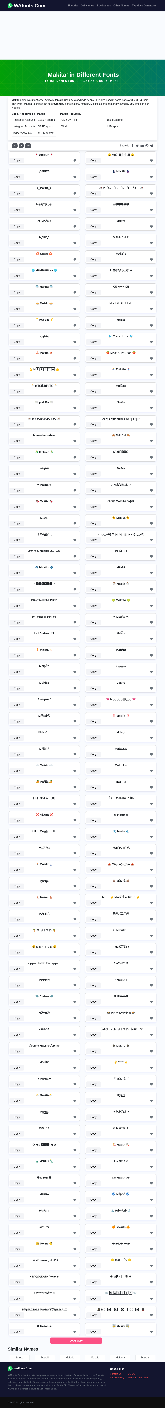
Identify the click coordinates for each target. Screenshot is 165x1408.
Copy (17, 160)
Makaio (70, 1357)
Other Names (121, 5)
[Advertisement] (82, 35)
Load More (76, 1340)
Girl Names (87, 5)
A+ (28, 145)
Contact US (116, 1373)
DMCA (131, 1373)
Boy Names (104, 5)
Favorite (73, 5)
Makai (19, 1357)
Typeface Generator (144, 5)
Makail (45, 1357)
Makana (120, 1357)
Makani (145, 1357)
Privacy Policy (117, 1377)
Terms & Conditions (138, 1377)
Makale (95, 1357)
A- (15, 145)
